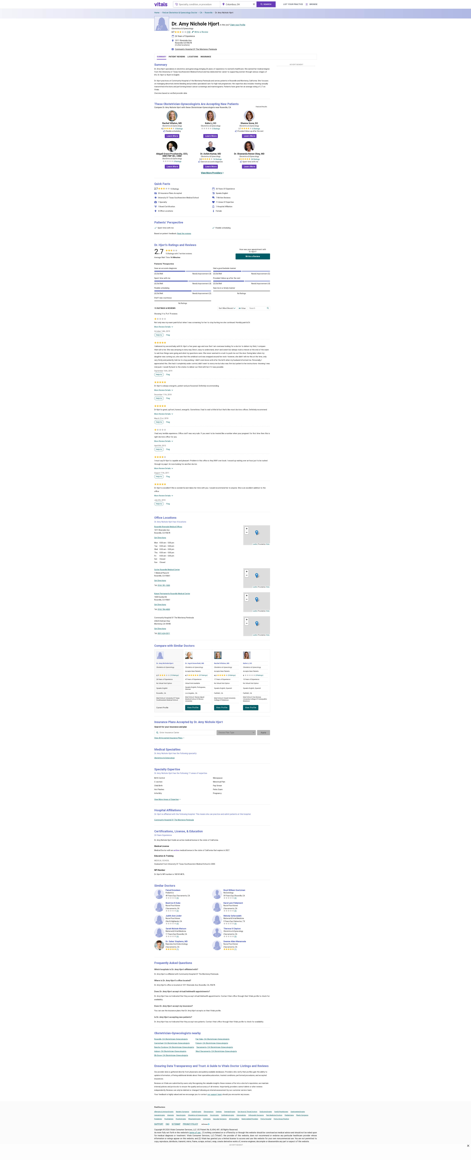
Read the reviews (184, 233)
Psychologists (181, 1119)
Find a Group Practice (281, 1119)
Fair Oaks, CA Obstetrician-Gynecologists (212, 1039)
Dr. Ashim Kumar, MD (210, 154)
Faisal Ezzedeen (173, 890)
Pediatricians (289, 1115)
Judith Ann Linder (174, 916)
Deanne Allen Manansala (234, 941)
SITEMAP (176, 1124)
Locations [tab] (193, 57)
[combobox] (196, 4)
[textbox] (196, 4)
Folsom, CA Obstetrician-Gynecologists (212, 1043)
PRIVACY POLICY (190, 1124)
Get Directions (160, 538)
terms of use (195, 1132)
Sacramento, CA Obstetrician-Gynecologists (215, 1047)
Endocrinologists (266, 1112)
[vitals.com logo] (161, 4)
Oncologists (214, 1115)
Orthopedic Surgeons (256, 1115)
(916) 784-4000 (164, 609)
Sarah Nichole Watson (176, 929)
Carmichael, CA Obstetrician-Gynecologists (172, 1043)
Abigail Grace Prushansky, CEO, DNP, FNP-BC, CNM (172, 155)
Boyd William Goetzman (234, 890)
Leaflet (255, 544)
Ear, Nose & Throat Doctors (247, 1112)
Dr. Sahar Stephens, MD (177, 941)
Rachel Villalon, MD (172, 123)
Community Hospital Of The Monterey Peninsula (196, 49)
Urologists (207, 1119)
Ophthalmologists (227, 1115)
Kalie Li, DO (210, 123)
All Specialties (234, 1119)
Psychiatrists (168, 1119)
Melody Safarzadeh (232, 916)
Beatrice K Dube (173, 903)
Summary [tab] (161, 57)
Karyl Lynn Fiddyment (233, 903)
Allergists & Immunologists (164, 1112)
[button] (256, 532)
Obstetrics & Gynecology (164, 758)
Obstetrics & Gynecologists (198, 1115)
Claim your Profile (237, 25)
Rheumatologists (194, 1119)
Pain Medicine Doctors (274, 1115)
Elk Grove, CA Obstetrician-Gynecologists (171, 1055)
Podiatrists (158, 1119)
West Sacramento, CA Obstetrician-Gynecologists (216, 1051)
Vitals (267, 544)
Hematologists (159, 1115)
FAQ (167, 1124)
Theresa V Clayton (232, 929)
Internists (170, 1115)
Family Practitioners (281, 1112)
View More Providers (211, 173)
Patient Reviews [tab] (177, 57)
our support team (214, 1094)
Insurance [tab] (206, 57)
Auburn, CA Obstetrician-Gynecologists (170, 1051)
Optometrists (241, 1115)
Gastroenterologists (298, 1112)
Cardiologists (196, 1112)
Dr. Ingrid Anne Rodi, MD (194, 663)
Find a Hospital (266, 1119)
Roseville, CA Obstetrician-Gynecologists (171, 1039)
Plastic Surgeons (302, 1115)
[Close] (468, 1146)
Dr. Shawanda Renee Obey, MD (249, 154)
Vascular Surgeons (220, 1119)
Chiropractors (208, 1112)
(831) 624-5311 (164, 633)
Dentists (219, 1112)
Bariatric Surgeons (182, 1112)
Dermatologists (229, 1112)
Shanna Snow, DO (249, 123)
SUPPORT (158, 1124)
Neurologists (181, 1115)
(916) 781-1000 (164, 585)
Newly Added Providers (250, 1119)
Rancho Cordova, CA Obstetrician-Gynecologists (174, 1047)
